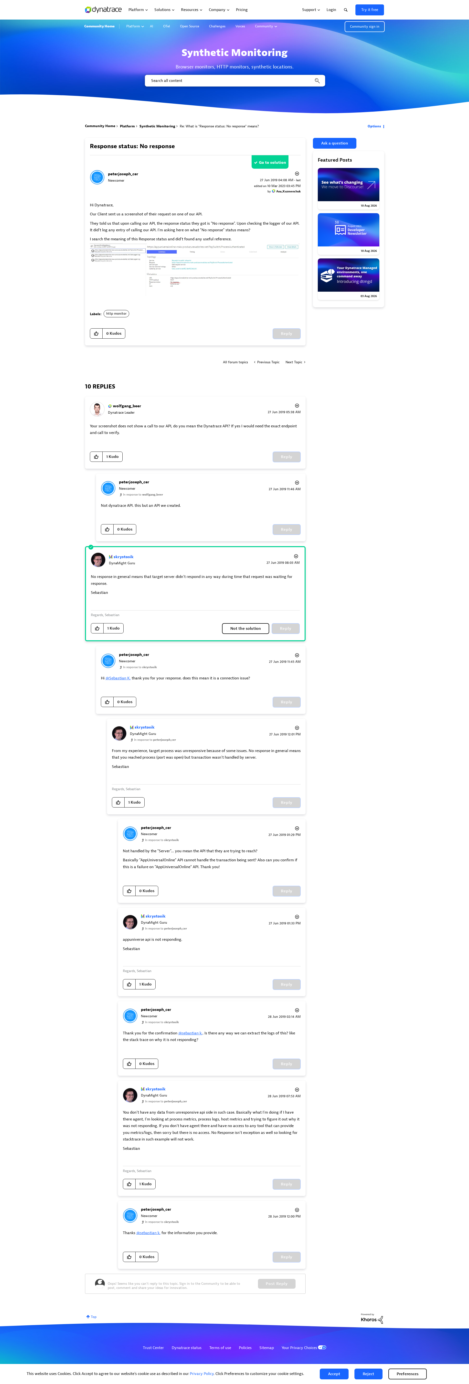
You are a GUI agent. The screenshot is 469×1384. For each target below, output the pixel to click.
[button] (334, 1374)
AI (151, 26)
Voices (240, 26)
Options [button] (374, 126)
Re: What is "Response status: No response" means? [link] (219, 126)
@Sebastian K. (118, 678)
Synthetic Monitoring (157, 126)
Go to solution (272, 162)
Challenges (217, 26)
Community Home (99, 26)
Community (264, 26)
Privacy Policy (201, 1373)
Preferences (407, 1374)
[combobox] (234, 81)
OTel (166, 26)
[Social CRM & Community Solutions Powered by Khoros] (372, 1318)
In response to (143, 495)
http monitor (116, 313)
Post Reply (277, 1283)
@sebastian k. (190, 1033)
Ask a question (334, 143)
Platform (133, 26)
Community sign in (364, 26)
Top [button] (93, 1317)
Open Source (189, 26)
